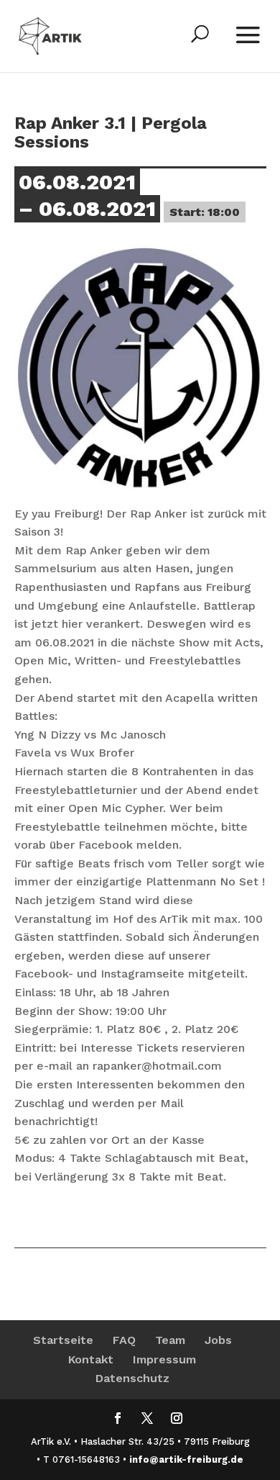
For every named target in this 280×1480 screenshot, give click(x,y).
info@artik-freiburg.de (186, 1459)
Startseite (63, 1340)
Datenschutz (132, 1378)
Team (170, 1340)
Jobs (218, 1340)
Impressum (164, 1359)
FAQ (124, 1340)
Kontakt (90, 1359)
